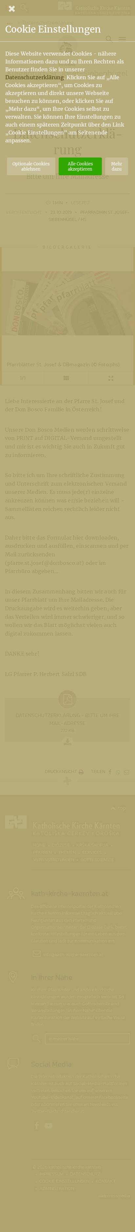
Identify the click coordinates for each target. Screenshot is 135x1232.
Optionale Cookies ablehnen (30, 166)
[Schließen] (67, 8)
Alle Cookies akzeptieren (80, 166)
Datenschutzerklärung (34, 77)
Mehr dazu (116, 166)
